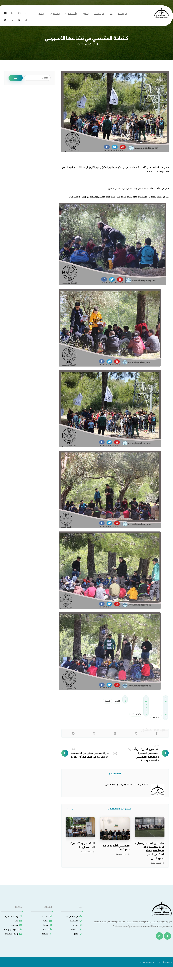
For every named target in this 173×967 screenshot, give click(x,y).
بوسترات (15, 925)
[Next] (68, 809)
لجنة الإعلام (156, 717)
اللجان (75, 925)
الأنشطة (74, 929)
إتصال (75, 934)
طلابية (46, 929)
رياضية (153, 863)
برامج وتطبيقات (12, 934)
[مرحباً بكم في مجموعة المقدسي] (161, 12)
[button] (26, 13)
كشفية (107, 701)
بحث (15, 78)
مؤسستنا (74, 921)
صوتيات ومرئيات (11, 929)
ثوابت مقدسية (12, 916)
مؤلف (116, 773)
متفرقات (118, 854)
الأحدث (117, 701)
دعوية (46, 921)
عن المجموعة (72, 916)
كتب (17, 921)
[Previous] (73, 809)
